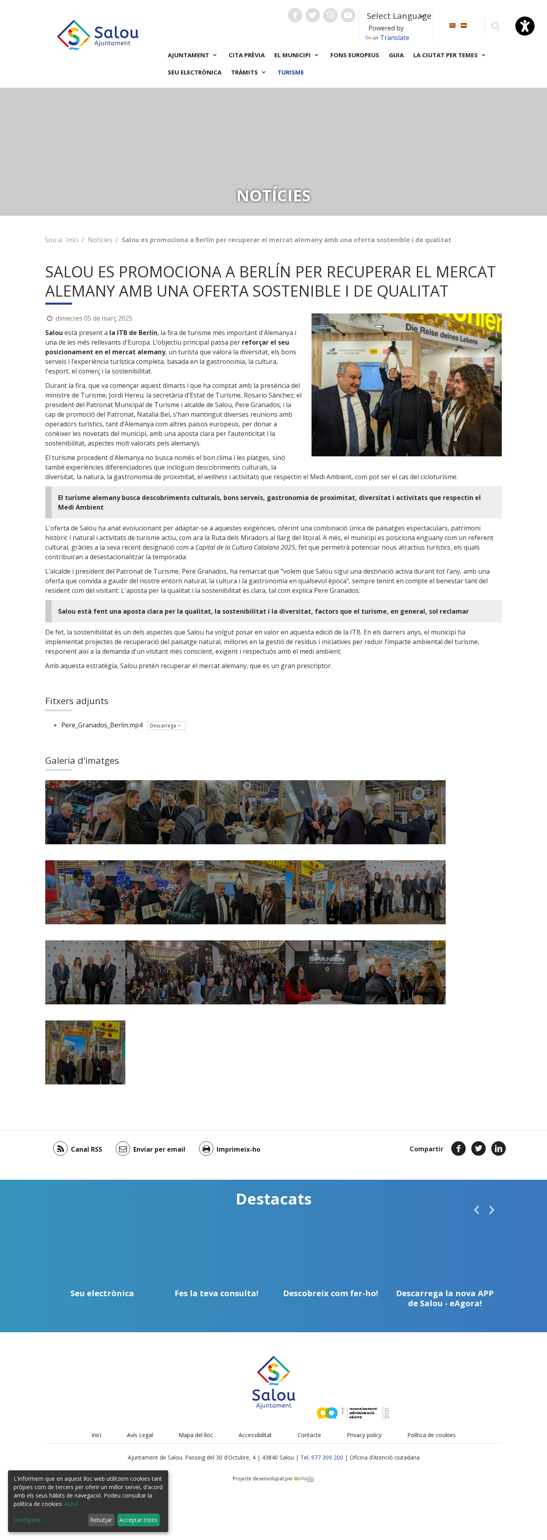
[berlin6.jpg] (85, 892)
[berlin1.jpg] (85, 812)
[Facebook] (458, 1148)
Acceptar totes (138, 1520)
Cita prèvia (247, 55)
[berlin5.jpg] (406, 812)
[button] (476, 1210)
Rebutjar (101, 1520)
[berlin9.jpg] (245, 892)
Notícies (100, 239)
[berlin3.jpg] (245, 812)
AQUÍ (71, 1504)
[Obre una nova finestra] (295, 15)
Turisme (291, 72)
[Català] (452, 24)
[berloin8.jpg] (326, 972)
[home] (97, 34)
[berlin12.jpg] (85, 972)
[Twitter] (478, 1148)
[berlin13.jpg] (165, 972)
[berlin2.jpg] (165, 812)
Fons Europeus (354, 55)
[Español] (464, 24)
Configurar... (29, 1520)
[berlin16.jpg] (85, 1052)
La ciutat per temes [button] (446, 55)
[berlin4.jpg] (326, 812)
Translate (394, 37)
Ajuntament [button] (189, 55)
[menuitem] (452, 24)
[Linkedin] (498, 1148)
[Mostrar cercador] (495, 25)
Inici (72, 239)
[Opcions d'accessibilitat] (525, 26)
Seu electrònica (194, 72)
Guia (396, 55)
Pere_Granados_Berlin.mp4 (102, 725)
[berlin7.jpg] (165, 892)
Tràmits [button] (245, 72)
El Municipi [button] (293, 55)
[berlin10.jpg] (326, 892)
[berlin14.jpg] (245, 972)
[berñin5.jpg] (406, 972)
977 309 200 (327, 1457)
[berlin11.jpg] (406, 892)
